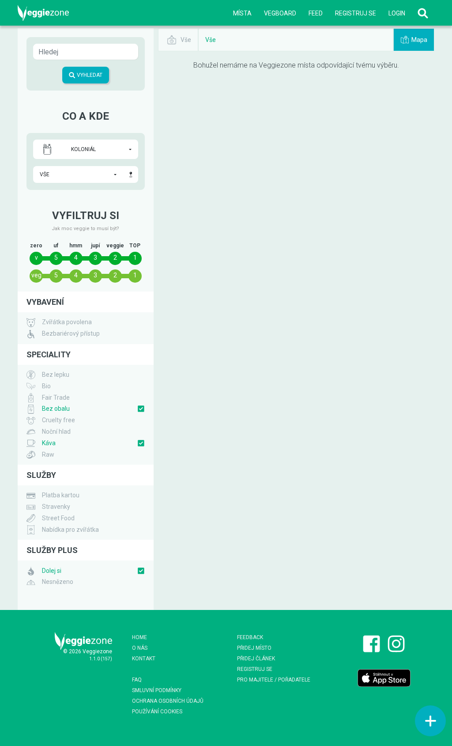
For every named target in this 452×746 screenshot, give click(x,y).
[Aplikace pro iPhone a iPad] (384, 677)
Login (396, 13)
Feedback (250, 637)
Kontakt (143, 658)
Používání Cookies (157, 711)
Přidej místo (254, 648)
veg (36, 275)
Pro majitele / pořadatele (273, 680)
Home (139, 637)
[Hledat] (422, 13)
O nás (139, 648)
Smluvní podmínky (156, 690)
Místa (242, 13)
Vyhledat (88, 75)
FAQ (137, 680)
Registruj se (355, 13)
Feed (316, 13)
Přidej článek (256, 658)
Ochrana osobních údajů (167, 701)
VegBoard (280, 13)
